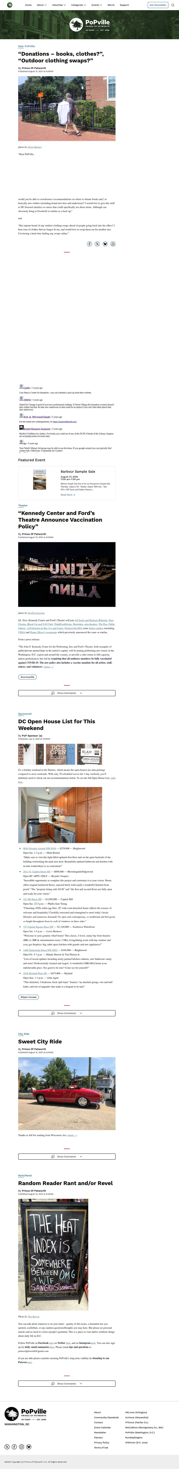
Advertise (57, 5)
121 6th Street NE (32, 899)
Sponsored (24, 713)
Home (28, 5)
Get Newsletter (158, 5)
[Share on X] (97, 243)
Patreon (98, 1437)
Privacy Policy (101, 1442)
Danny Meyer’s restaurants (43, 632)
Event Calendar (102, 1427)
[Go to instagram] (21, 1446)
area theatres (90, 624)
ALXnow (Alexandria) (136, 1417)
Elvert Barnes (35, 147)
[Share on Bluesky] (105, 243)
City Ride (23, 1033)
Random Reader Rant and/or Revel (65, 1183)
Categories (77, 5)
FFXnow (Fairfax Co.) (136, 1422)
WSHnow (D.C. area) (136, 1442)
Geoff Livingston (36, 613)
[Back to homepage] (12, 5)
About (40, 5)
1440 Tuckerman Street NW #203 (40, 950)
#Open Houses (28, 997)
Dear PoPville (26, 46)
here (51, 1343)
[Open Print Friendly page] (113, 243)
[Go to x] (7, 1446)
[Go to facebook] (14, 1446)
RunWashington (134, 1437)
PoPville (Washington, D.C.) (140, 1432)
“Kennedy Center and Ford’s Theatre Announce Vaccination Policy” (60, 520)
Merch (111, 5)
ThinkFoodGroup (63, 624)
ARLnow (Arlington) (136, 1412)
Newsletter (100, 1432)
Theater (23, 505)
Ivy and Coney (56, 628)
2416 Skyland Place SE (35, 973)
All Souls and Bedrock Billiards (91, 620)
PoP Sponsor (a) (32, 735)
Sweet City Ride (40, 1041)
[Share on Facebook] (89, 243)
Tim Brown (33, 1316)
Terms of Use (101, 1447)
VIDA (21, 632)
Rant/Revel (25, 1175)
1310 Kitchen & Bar (37, 628)
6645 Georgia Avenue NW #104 (39, 848)
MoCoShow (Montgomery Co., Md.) (144, 1427)
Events (95, 5)
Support (124, 5)
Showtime (78, 624)
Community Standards (106, 1417)
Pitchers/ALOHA (73, 628)
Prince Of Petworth (34, 68)
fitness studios (96, 628)
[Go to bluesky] (28, 1446)
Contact (98, 1422)
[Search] (173, 5)
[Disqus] (67, 346)
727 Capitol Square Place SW (38, 926)
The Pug (103, 624)
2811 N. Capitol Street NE (36, 871)
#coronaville (27, 677)
